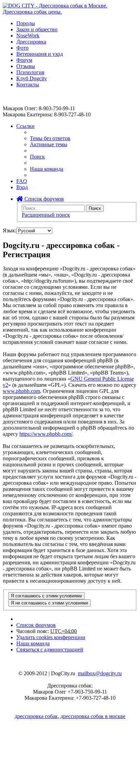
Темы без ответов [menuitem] (50, 138)
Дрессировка (31, 42)
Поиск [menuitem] (37, 157)
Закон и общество (36, 29)
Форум (24, 60)
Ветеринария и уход (39, 54)
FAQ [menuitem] (21, 181)
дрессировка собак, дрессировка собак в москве (70, 716)
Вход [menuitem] (22, 187)
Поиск (95, 208)
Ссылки (25, 126)
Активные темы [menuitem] (48, 144)
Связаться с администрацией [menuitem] (49, 649)
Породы (25, 23)
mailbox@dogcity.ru (100, 673)
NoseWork (27, 35)
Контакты (27, 84)
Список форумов (43, 199)
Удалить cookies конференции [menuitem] (50, 637)
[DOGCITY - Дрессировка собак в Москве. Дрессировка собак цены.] (70, 12)
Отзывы (25, 66)
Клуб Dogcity (31, 78)
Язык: (9, 230)
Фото (22, 48)
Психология (30, 72)
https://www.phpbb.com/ (45, 434)
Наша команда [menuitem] (46, 169)
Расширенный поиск (46, 215)
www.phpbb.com (21, 391)
